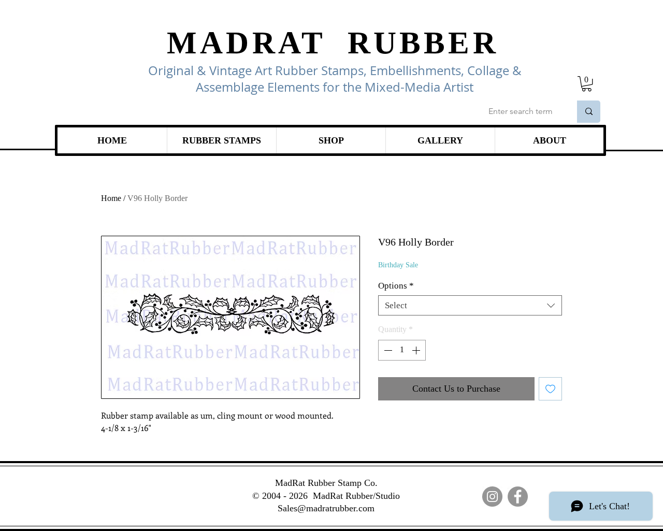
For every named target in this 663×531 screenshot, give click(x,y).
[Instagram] (492, 496)
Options (396, 286)
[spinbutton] (402, 350)
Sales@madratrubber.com (326, 508)
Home (111, 198)
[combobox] (470, 305)
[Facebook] (518, 496)
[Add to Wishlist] (550, 388)
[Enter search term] (588, 112)
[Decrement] (387, 350)
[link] (587, 83)
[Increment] (417, 350)
